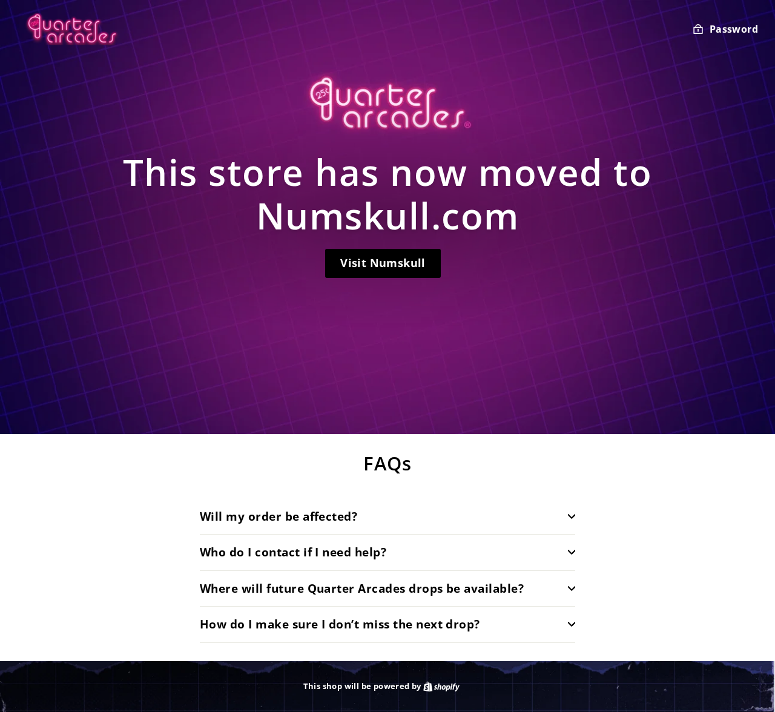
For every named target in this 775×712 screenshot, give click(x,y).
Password (734, 29)
